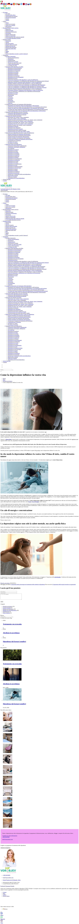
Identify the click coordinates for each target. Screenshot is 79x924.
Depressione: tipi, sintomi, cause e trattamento (18, 117)
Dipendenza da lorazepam (14, 75)
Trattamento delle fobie (10, 48)
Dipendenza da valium (13, 92)
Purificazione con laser (13, 61)
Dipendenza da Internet (13, 126)
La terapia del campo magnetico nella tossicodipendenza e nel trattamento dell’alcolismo (28, 109)
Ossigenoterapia (11, 60)
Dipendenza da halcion (13, 74)
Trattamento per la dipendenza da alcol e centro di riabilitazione (19, 132)
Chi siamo (5, 12)
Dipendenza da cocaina (13, 161)
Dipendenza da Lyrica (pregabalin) (15, 77)
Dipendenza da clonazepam (14, 70)
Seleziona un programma (5, 847)
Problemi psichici (7, 39)
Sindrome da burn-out (10, 46)
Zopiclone (10, 103)
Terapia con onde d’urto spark (14, 63)
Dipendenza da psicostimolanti (15, 158)
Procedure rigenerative (10, 56)
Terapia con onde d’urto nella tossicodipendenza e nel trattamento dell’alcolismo (26, 108)
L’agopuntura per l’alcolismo (14, 140)
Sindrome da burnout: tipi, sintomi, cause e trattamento (20, 121)
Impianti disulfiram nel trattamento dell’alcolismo (19, 134)
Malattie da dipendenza (8, 609)
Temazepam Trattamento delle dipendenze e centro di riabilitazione (23, 79)
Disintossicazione (9, 30)
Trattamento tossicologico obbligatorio (16, 147)
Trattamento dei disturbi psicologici (13, 116)
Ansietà (7, 42)
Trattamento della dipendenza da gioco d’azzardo (16, 112)
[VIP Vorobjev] (5, 10)
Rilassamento (8, 26)
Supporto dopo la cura (10, 34)
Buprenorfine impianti (13, 175)
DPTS (6, 52)
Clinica (4, 21)
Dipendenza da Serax (12, 78)
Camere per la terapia (10, 24)
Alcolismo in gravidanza (11, 633)
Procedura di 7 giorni (12, 141)
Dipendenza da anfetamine (14, 160)
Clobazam (10, 96)
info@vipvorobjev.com (7, 839)
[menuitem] (5, 909)
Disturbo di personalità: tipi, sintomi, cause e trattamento (20, 122)
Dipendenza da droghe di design (15, 166)
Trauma (7, 51)
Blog (4, 379)
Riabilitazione (6, 611)
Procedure (10, 28)
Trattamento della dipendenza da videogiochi (18, 113)
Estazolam (10, 99)
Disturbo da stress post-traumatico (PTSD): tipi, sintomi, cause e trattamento (25, 119)
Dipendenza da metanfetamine (14, 164)
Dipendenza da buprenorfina (14, 69)
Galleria (7, 20)
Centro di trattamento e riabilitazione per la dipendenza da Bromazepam (24, 91)
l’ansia (29, 501)
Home (4, 378)
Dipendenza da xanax (13, 94)
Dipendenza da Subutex (13, 157)
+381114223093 (4, 190)
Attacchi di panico (9, 43)
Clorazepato (10, 97)
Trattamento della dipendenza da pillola (14, 66)
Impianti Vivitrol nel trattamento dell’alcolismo (18, 136)
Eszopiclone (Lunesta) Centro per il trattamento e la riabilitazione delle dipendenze (26, 85)
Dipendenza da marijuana (13, 173)
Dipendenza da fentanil (13, 73)
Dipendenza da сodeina (13, 72)
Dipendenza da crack (12, 165)
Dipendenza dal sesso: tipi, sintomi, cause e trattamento (20, 123)
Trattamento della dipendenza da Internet (17, 114)
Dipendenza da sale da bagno (14, 167)
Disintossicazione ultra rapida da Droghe (17, 130)
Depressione (8, 40)
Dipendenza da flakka (13, 170)
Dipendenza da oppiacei (13, 149)
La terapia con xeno (12, 65)
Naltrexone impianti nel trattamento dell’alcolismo (19, 135)
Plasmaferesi (11, 59)
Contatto (5, 180)
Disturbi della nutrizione (10, 47)
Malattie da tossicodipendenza (9, 610)
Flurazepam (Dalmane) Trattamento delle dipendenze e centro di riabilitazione (25, 90)
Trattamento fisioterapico (11, 31)
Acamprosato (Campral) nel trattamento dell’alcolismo (20, 139)
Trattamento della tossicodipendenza (13, 144)
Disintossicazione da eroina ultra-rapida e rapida (19, 131)
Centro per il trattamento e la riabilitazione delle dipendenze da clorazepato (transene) (27, 87)
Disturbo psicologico (7, 381)
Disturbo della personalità (11, 44)
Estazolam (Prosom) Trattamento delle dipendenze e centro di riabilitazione (25, 88)
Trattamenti (5, 55)
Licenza (7, 18)
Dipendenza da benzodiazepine (15, 68)
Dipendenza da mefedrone (14, 171)
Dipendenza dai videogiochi (14, 127)
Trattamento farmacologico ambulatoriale (17, 145)
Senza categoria (6, 613)
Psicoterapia (8, 33)
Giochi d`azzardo (7, 607)
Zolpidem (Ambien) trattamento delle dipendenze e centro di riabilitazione (24, 83)
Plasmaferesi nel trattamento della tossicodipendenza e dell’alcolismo (23, 105)
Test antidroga (11, 148)
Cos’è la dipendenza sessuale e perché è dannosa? (16, 53)
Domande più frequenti (10, 17)
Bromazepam (11, 95)
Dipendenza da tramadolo (13, 154)
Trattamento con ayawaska (12, 624)
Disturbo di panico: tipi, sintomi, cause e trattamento (20, 125)
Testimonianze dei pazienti (11, 16)
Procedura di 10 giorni (13, 143)
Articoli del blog (6, 179)
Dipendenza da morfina (13, 152)
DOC (6, 50)
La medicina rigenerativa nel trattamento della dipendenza (18, 104)
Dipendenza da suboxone (13, 156)
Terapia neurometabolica (13, 57)
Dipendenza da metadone (13, 153)
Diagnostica (8, 29)
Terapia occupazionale (10, 35)
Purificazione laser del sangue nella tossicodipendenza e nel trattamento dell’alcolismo (27, 107)
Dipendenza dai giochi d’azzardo (15, 129)
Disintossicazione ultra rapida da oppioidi (14, 37)
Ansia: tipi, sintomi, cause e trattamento (17, 118)
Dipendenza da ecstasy (13, 162)
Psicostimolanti (11, 101)
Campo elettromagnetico (13, 64)
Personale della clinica (10, 15)
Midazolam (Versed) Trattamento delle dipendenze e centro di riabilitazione (25, 82)
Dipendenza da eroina (13, 151)
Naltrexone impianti (12, 176)
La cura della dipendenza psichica (13, 38)
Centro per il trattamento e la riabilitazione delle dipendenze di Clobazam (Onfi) (26, 86)
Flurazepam (10, 100)
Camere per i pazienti (10, 25)
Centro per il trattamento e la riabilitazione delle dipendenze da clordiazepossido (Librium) (28, 81)
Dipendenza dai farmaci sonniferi (14, 641)
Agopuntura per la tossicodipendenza (16, 178)
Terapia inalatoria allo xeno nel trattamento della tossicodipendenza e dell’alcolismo (27, 110)
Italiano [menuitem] (5, 909)
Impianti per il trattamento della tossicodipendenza (19, 174)
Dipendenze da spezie (13, 169)
